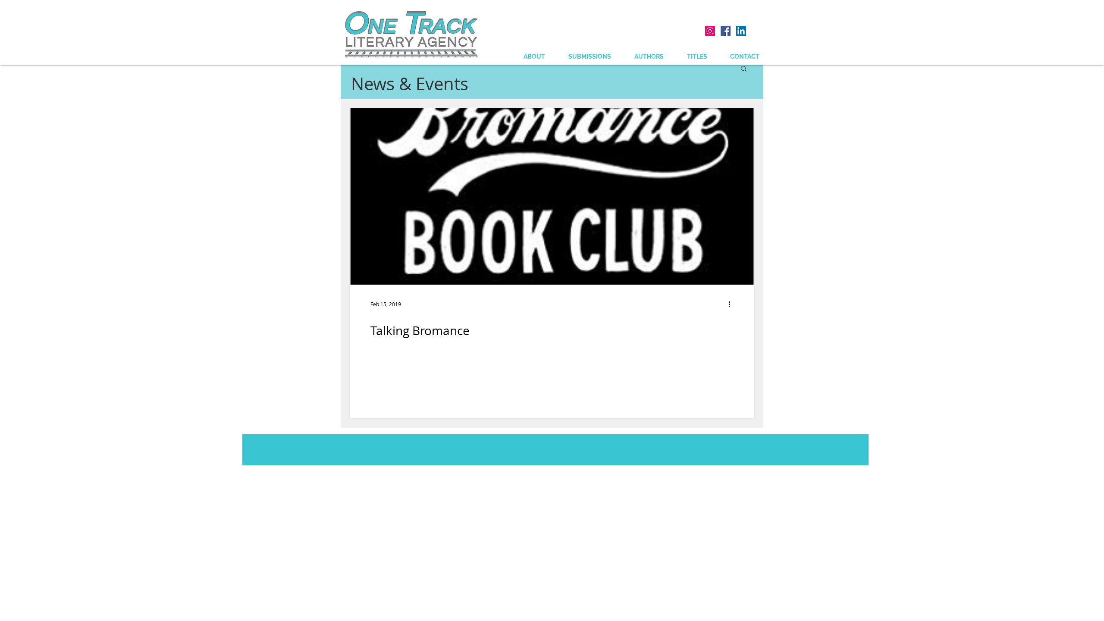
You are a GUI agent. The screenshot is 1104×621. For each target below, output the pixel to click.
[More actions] (732, 304)
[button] (744, 69)
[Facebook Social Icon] (726, 31)
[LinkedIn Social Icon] (741, 31)
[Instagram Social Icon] (710, 31)
